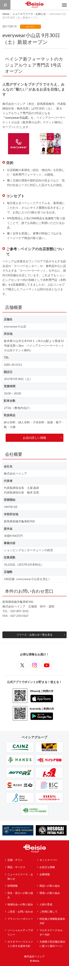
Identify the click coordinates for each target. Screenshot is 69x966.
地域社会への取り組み (20, 904)
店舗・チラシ (15, 859)
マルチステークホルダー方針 (51, 932)
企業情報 (44, 874)
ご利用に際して (48, 911)
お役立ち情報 (47, 867)
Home (5, 13)
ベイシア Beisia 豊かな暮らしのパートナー (34, 5)
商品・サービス (16, 867)
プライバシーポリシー (20, 918)
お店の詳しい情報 (34, 437)
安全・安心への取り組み (20, 895)
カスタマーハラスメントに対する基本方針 (20, 943)
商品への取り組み (49, 885)
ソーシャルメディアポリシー (20, 932)
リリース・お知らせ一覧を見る (34, 634)
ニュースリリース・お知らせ (29, 13)
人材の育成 (45, 904)
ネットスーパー (48, 859)
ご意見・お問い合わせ (20, 911)
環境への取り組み (49, 893)
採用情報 (12, 885)
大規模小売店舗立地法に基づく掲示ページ (52, 943)
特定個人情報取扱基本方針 (52, 921)
